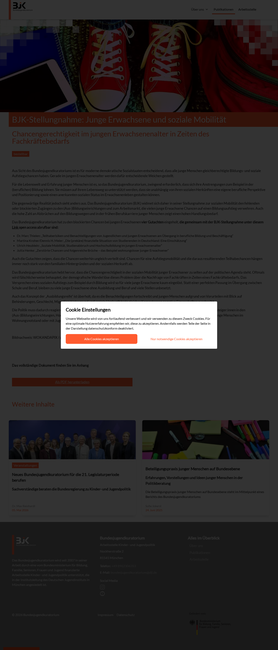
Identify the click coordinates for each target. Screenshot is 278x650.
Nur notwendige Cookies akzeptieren (176, 339)
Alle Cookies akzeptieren (101, 339)
